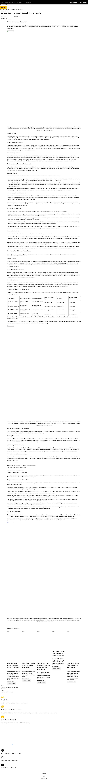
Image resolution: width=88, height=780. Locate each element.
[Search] (68, 2)
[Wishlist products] (78, 2)
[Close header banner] (1, 747)
